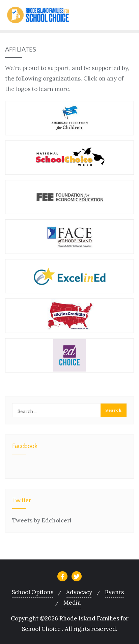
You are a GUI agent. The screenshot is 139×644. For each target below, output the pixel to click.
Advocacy (79, 592)
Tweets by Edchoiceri (42, 520)
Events (114, 592)
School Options (32, 592)
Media (72, 602)
